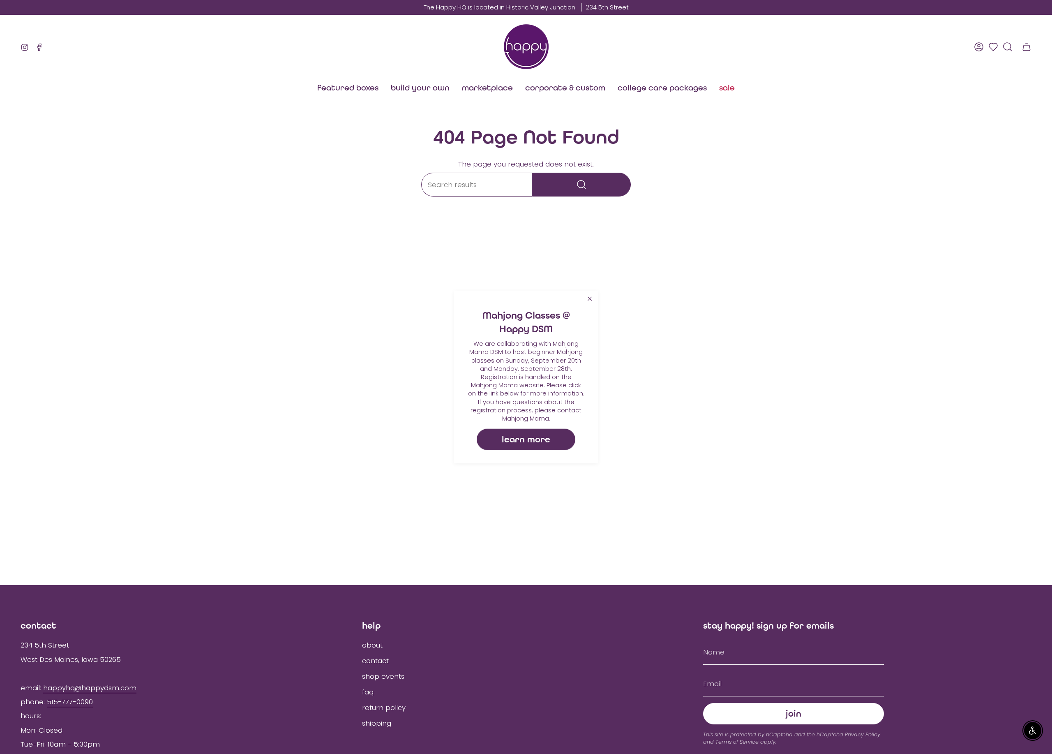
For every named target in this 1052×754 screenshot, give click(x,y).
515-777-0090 (70, 702)
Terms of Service (737, 741)
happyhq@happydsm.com (89, 688)
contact (375, 661)
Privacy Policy (862, 734)
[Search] (581, 185)
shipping (376, 723)
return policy (384, 707)
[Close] (590, 299)
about (372, 645)
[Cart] (1026, 47)
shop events (383, 676)
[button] (487, 87)
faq (368, 692)
